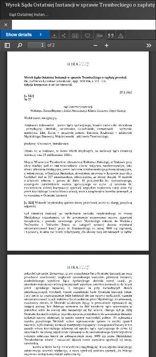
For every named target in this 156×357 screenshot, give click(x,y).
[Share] (64, 35)
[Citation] (111, 35)
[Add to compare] (75, 35)
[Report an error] (121, 35)
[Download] (54, 35)
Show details (19, 34)
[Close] (6, 25)
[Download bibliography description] (100, 35)
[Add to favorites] (87, 35)
